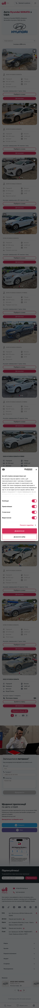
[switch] (34, 506)
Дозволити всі (19, 531)
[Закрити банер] (36, 469)
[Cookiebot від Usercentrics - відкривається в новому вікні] (24, 469)
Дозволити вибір (19, 537)
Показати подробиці (26, 525)
